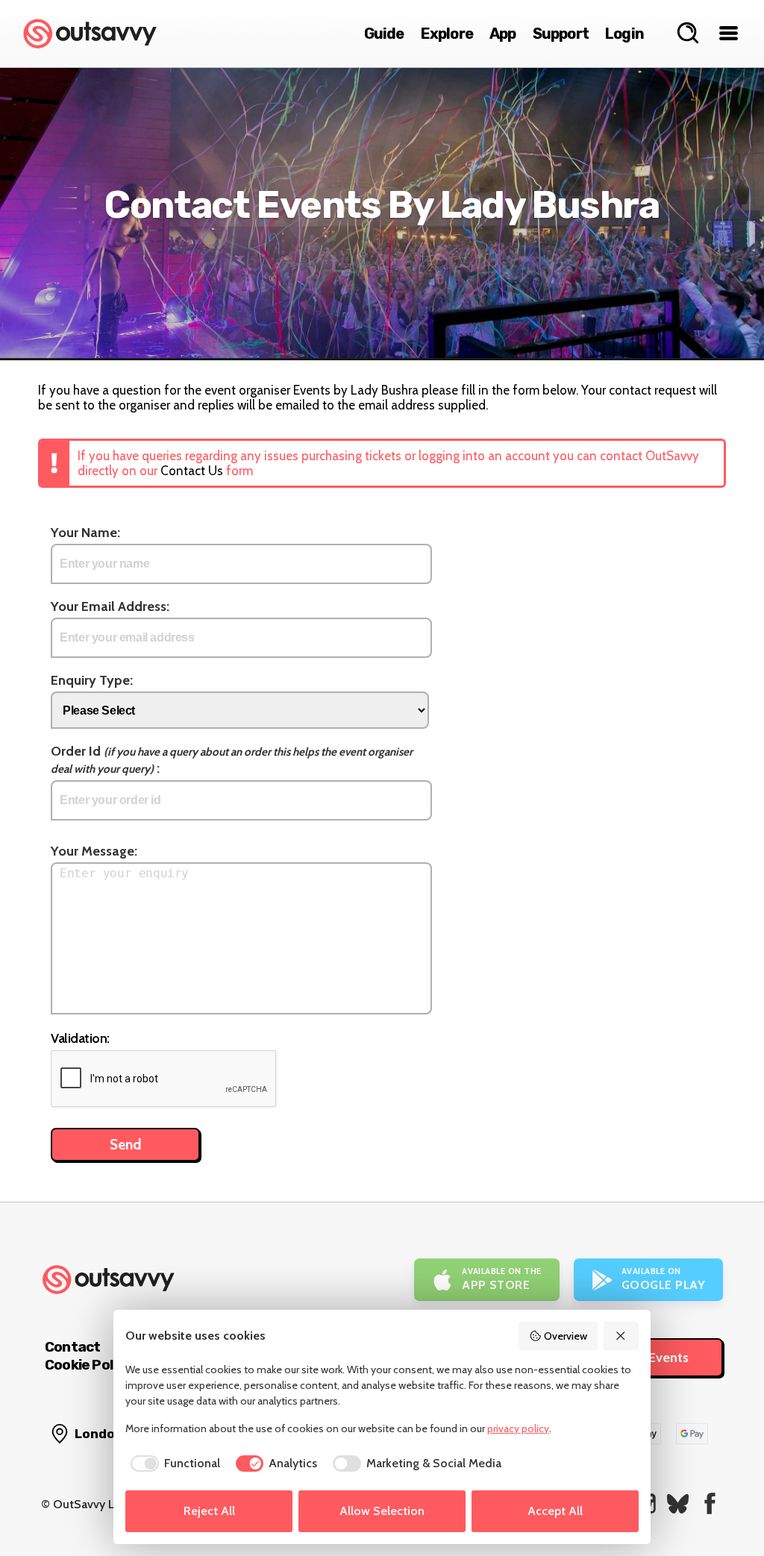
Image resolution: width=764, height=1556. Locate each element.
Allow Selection (382, 1511)
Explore (447, 34)
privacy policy (518, 1428)
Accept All (555, 1511)
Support (561, 34)
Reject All (209, 1511)
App (502, 34)
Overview (565, 1336)
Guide (384, 34)
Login (624, 34)
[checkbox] (172, 1463)
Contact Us (191, 470)
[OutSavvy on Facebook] (710, 1503)
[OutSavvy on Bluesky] (678, 1503)
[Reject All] (621, 1336)
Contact (72, 1346)
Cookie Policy (88, 1364)
